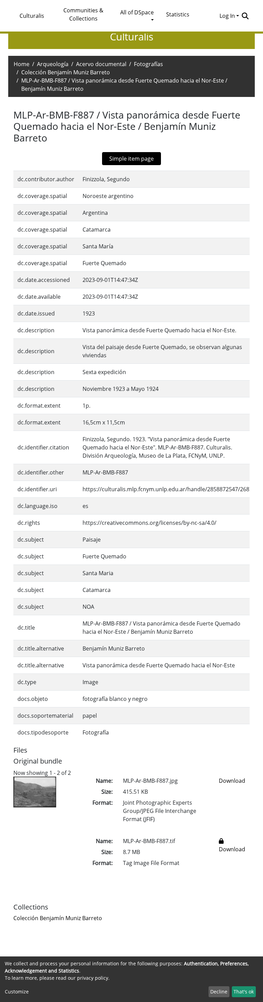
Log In (227, 16)
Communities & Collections (83, 14)
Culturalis (32, 16)
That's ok (244, 991)
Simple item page (131, 158)
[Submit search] (245, 15)
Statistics (177, 14)
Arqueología (52, 64)
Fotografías (148, 64)
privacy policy (92, 978)
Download (232, 780)
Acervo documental (101, 64)
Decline (218, 991)
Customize (17, 991)
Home (21, 64)
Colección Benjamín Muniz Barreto (65, 72)
